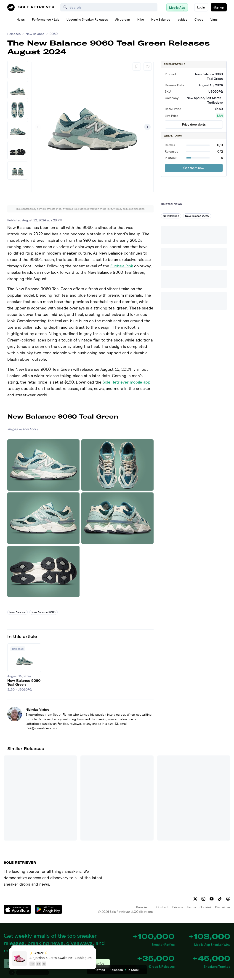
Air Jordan (122, 19)
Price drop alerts (194, 124)
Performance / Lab (45, 19)
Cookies (205, 907)
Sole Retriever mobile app (126, 382)
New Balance (160, 19)
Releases (14, 34)
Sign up (218, 7)
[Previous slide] (38, 127)
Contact (162, 907)
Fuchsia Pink (121, 265)
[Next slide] (147, 127)
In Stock (134, 970)
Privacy (177, 907)
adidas (182, 19)
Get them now (193, 168)
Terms (191, 907)
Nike (140, 19)
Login (201, 7)
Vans (214, 19)
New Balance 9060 (44, 612)
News (20, 19)
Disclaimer (222, 907)
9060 (54, 34)
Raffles (100, 970)
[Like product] (148, 66)
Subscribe (97, 963)
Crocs (198, 19)
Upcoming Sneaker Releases (87, 19)
